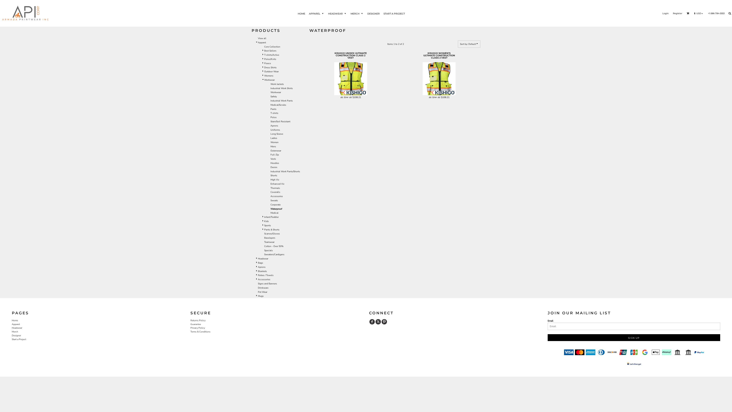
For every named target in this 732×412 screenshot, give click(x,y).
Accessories (276, 196)
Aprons (274, 125)
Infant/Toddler (271, 217)
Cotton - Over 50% (273, 246)
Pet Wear (262, 292)
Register (677, 13)
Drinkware (263, 287)
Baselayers (269, 237)
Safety (273, 96)
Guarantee (195, 324)
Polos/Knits (270, 59)
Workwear (269, 79)
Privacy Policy (197, 327)
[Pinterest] (384, 321)
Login (665, 13)
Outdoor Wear (271, 71)
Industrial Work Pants (281, 100)
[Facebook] (372, 321)
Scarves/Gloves (272, 233)
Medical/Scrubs (278, 104)
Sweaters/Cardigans (274, 254)
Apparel (262, 42)
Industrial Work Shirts (281, 88)
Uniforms (275, 129)
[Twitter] (378, 321)
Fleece (267, 63)
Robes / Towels (266, 275)
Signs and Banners (267, 283)
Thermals (275, 188)
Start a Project (19, 339)
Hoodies (274, 163)
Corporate (275, 204)
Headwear (263, 258)
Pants (273, 109)
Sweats (274, 200)
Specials (268, 250)
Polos (273, 117)
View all (262, 38)
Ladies (273, 138)
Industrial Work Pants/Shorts (285, 171)
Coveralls (275, 192)
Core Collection (272, 46)
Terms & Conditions (200, 331)
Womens (268, 75)
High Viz (274, 179)
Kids (266, 221)
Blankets (262, 271)
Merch (15, 331)
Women (274, 142)
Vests (273, 158)
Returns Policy (197, 320)
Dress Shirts (270, 67)
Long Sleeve (276, 133)
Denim (273, 167)
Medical (274, 212)
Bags (260, 262)
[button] (316, 13)
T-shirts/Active (271, 54)
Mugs (261, 296)
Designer (16, 335)
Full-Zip (274, 154)
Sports (267, 225)
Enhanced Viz (277, 183)
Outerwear (275, 150)
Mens (273, 146)
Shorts (273, 175)
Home (15, 320)
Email (550, 320)
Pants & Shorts (271, 229)
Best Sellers (270, 50)
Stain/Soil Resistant (280, 121)
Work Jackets (277, 84)
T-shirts (274, 113)
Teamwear (269, 242)
